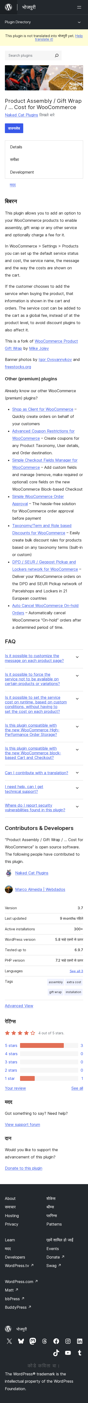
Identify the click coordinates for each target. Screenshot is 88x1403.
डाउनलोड (14, 128)
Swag (53, 1265)
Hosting (12, 1215)
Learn (10, 1239)
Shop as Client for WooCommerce (42, 409)
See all (77, 1088)
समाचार (10, 1206)
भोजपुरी (21, 1329)
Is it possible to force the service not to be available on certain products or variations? (32, 679)
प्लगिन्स (51, 1215)
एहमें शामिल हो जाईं (59, 1239)
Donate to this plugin (23, 1168)
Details (16, 146)
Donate (55, 1257)
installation (73, 992)
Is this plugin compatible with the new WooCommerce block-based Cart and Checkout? (33, 753)
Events (52, 1248)
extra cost (74, 982)
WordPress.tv (19, 1265)
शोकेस (50, 1198)
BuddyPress (18, 1307)
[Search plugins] (57, 55)
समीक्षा (14, 159)
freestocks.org (18, 366)
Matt (12, 1290)
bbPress (15, 1298)
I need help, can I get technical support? (24, 789)
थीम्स (50, 1206)
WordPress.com (21, 1281)
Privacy (11, 1224)
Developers (15, 1257)
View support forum (22, 1124)
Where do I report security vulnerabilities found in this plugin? (35, 807)
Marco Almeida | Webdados (40, 889)
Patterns (54, 1224)
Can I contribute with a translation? (36, 773)
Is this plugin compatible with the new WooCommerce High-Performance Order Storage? (32, 730)
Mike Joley (39, 348)
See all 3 (76, 971)
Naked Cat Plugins (21, 114)
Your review (15, 1088)
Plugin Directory (18, 22)
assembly (56, 982)
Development (22, 172)
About (10, 1198)
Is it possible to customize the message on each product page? (34, 658)
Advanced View (19, 1005)
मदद (13, 184)
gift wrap (55, 992)
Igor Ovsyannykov (55, 359)
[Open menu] (80, 7)
